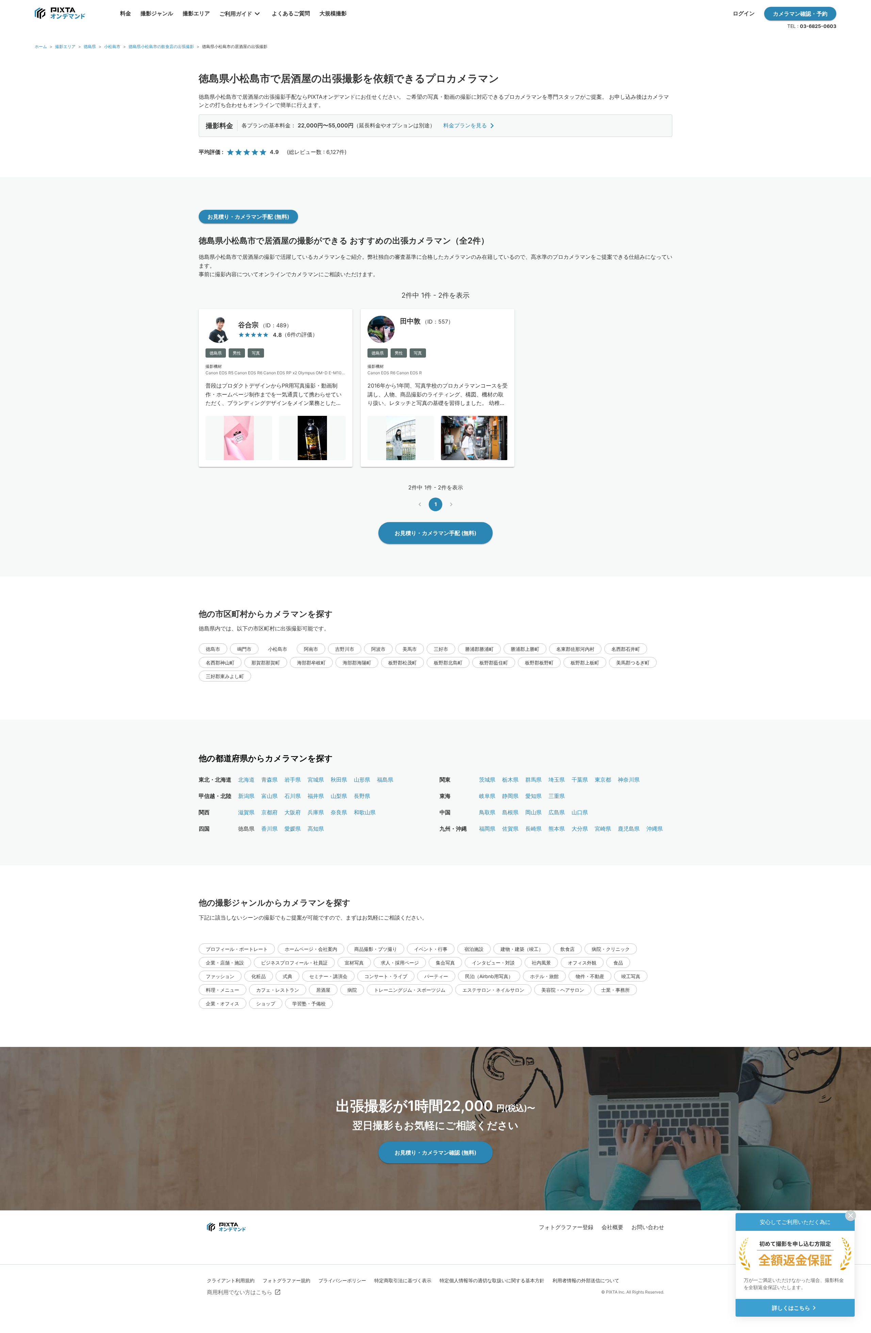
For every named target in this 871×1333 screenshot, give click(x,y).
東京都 (603, 779)
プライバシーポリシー (342, 1280)
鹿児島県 (629, 828)
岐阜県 (487, 796)
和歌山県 (365, 812)
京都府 (269, 812)
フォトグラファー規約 (286, 1280)
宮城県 (316, 779)
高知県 (316, 828)
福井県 (316, 796)
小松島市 (112, 46)
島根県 (510, 812)
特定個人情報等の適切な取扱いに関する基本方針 (492, 1280)
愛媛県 (292, 828)
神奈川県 (629, 779)
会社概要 (612, 1227)
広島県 (556, 812)
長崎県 (533, 828)
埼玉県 (556, 779)
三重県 (556, 796)
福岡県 (487, 828)
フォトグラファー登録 (566, 1227)
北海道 (246, 779)
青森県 (269, 779)
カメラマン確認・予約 (800, 13)
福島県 (385, 779)
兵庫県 (316, 812)
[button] (213, 648)
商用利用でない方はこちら (239, 1292)
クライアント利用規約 (230, 1280)
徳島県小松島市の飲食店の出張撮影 (161, 46)
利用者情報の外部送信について (586, 1280)
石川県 (292, 796)
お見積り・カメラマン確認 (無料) (435, 1152)
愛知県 (533, 796)
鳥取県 (487, 812)
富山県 (269, 796)
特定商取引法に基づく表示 (402, 1280)
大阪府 (292, 812)
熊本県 (556, 828)
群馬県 (533, 779)
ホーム (41, 46)
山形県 (362, 779)
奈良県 (339, 812)
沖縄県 (654, 828)
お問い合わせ (647, 1227)
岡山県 (533, 812)
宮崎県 (603, 828)
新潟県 (246, 796)
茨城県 (487, 779)
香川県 (269, 828)
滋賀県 (246, 812)
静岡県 (510, 796)
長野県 (362, 796)
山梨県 (339, 796)
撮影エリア (65, 46)
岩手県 (292, 779)
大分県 (580, 828)
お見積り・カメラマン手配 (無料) (248, 216)
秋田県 (339, 779)
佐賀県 (510, 828)
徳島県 (90, 46)
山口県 (580, 812)
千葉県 (580, 779)
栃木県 (510, 779)
